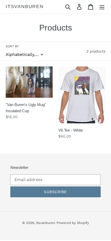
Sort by (12, 46)
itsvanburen (25, 6)
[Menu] (102, 7)
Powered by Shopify (73, 223)
